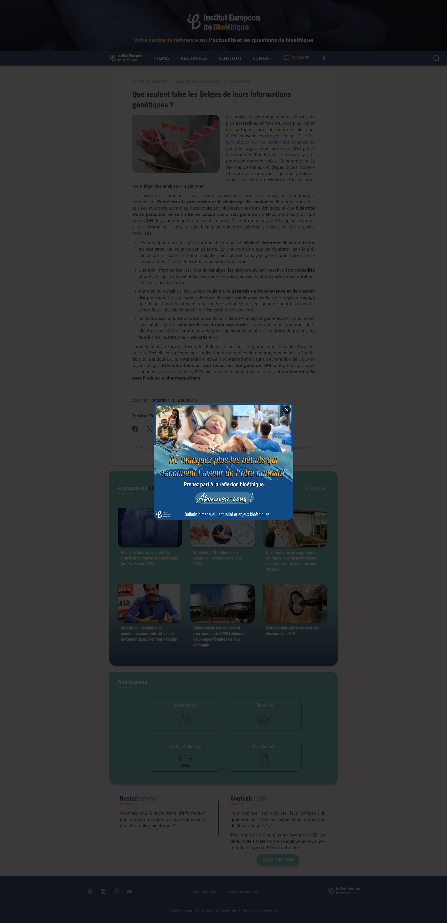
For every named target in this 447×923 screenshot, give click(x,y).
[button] (223, 461)
